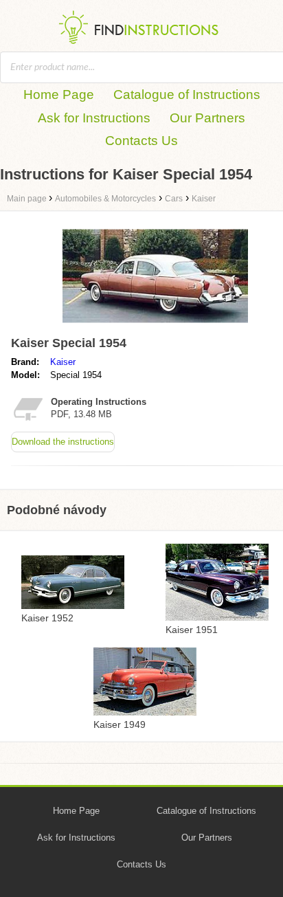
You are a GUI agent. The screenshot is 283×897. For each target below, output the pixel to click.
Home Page (58, 94)
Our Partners (207, 118)
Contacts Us (141, 140)
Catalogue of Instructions (186, 94)
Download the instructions (63, 441)
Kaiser (63, 362)
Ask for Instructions (94, 118)
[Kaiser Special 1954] (155, 324)
